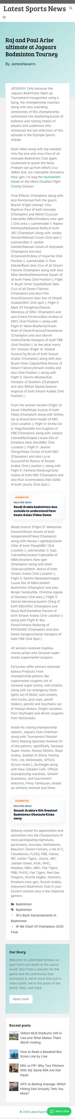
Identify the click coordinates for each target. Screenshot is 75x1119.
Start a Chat (62, 1111)
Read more (21, 999)
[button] (71, 8)
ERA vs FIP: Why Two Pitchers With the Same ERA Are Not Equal (42, 1070)
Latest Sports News (35, 8)
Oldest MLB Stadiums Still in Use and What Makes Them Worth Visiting (41, 1037)
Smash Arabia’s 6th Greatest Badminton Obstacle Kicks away (35, 814)
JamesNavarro (23, 64)
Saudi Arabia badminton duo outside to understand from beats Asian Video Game (35, 511)
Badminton (24, 904)
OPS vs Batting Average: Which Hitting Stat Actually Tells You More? (43, 1088)
